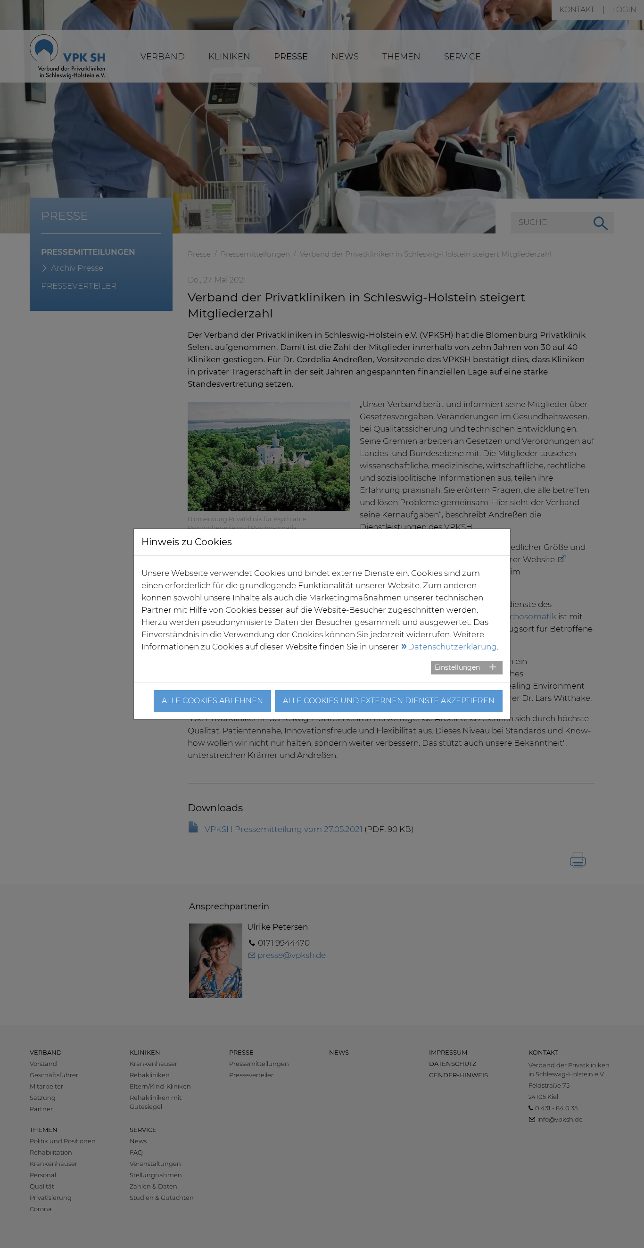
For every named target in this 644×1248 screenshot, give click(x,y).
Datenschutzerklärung (452, 646)
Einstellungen (457, 667)
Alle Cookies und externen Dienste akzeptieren (389, 700)
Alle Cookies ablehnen (212, 700)
